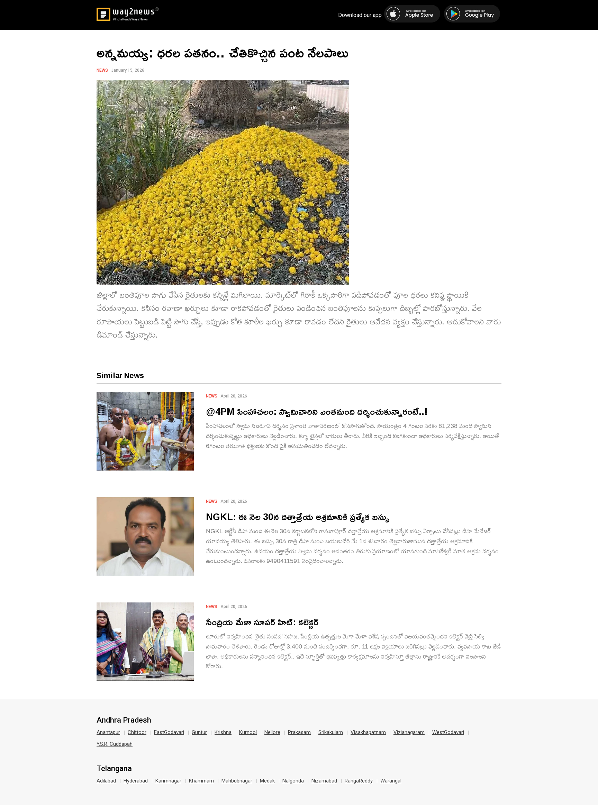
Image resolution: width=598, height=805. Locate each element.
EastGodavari (169, 732)
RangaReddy (359, 781)
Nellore (272, 732)
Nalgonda (293, 781)
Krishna (223, 732)
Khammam (201, 781)
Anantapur (108, 732)
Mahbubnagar (236, 781)
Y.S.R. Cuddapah (115, 744)
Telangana (114, 768)
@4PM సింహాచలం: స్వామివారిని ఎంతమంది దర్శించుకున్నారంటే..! (317, 411)
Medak (267, 781)
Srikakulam (330, 732)
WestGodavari (448, 732)
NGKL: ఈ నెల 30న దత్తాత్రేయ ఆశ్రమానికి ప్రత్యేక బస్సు (298, 516)
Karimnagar (168, 781)
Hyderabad (136, 781)
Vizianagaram (409, 732)
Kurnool (248, 732)
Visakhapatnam (368, 732)
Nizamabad (324, 781)
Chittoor (137, 732)
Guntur (199, 732)
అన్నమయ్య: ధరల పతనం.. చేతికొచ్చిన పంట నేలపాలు (222, 52)
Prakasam (299, 732)
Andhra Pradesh (124, 720)
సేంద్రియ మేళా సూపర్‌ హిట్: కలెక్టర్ (262, 621)
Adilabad (106, 781)
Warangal (390, 781)
